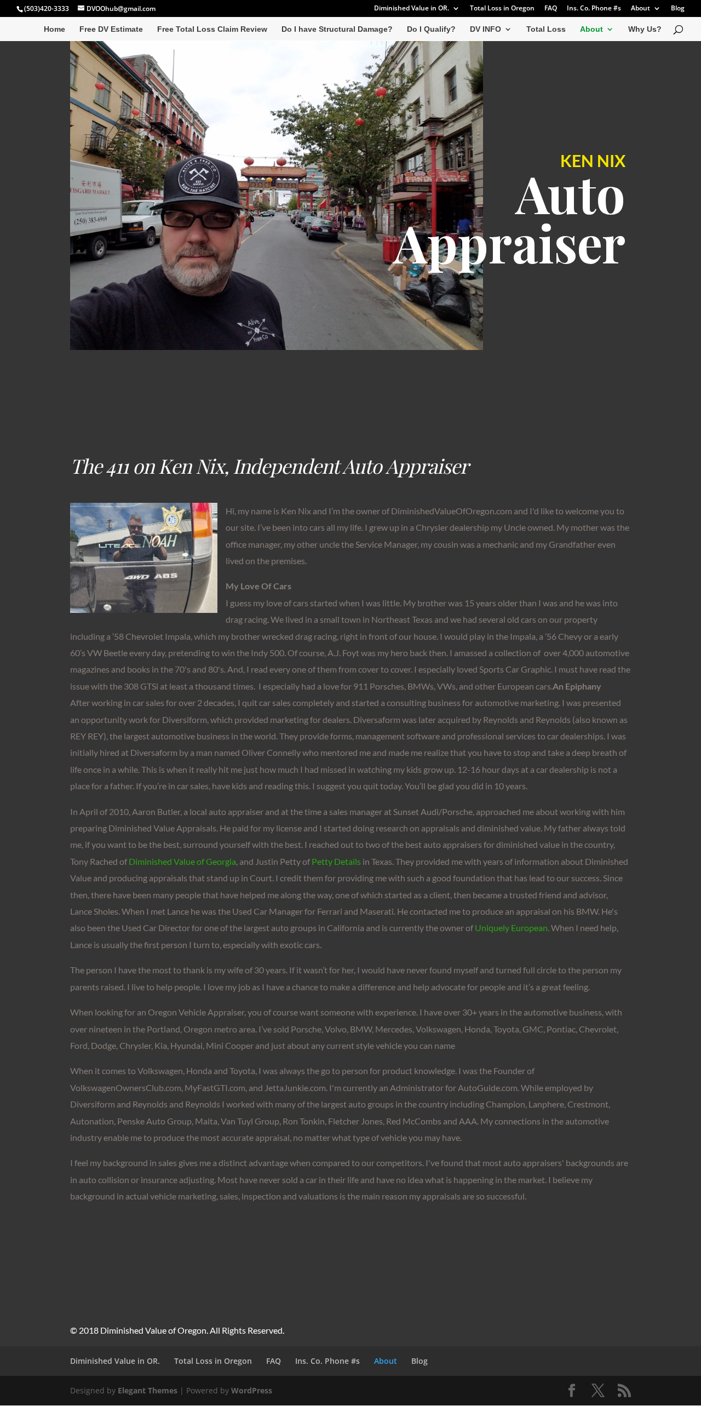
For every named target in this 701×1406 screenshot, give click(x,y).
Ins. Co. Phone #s (594, 9)
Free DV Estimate (111, 29)
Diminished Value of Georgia (182, 861)
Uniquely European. (512, 927)
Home (54, 29)
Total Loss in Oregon (502, 9)
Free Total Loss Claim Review (212, 29)
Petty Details (336, 861)
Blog (678, 9)
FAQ (550, 9)
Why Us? (645, 29)
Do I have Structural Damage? (337, 29)
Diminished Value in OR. (411, 9)
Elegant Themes (147, 1390)
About (640, 9)
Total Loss (546, 29)
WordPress (251, 1390)
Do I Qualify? (431, 29)
